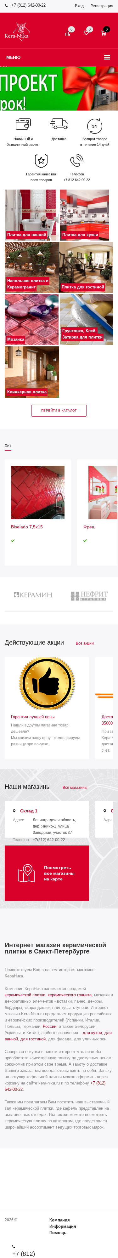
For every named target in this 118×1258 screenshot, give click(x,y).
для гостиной (33, 1039)
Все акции (85, 643)
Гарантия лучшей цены (32, 716)
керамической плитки (25, 995)
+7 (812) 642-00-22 (28, 5)
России (49, 1026)
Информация (62, 1226)
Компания (59, 1220)
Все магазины (75, 787)
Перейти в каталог (59, 410)
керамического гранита (70, 995)
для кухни (92, 1032)
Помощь (57, 1232)
